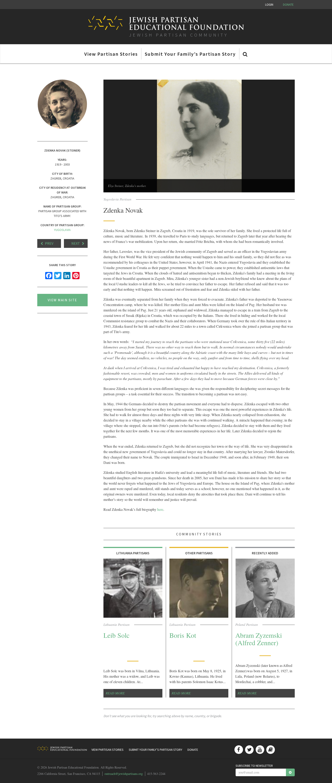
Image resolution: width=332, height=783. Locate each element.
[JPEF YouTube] (260, 749)
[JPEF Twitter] (249, 749)
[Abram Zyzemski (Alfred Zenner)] (265, 588)
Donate (288, 4)
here (160, 509)
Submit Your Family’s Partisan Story (190, 54)
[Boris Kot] (198, 588)
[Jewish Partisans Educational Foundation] (62, 748)
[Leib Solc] (132, 588)
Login (269, 4)
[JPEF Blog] (270, 749)
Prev (49, 243)
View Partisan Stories (111, 54)
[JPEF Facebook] (238, 749)
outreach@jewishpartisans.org (124, 773)
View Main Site (62, 300)
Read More (115, 693)
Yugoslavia (62, 230)
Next (75, 243)
